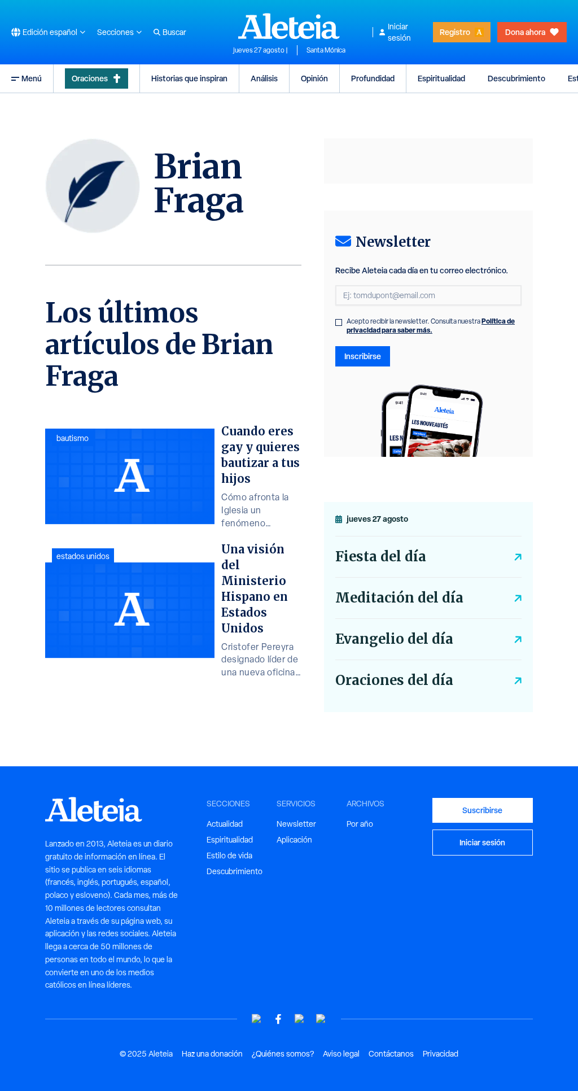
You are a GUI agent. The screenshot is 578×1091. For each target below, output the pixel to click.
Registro (455, 32)
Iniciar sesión (399, 32)
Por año (360, 824)
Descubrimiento (516, 78)
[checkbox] (338, 322)
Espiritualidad (441, 78)
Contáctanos (391, 1054)
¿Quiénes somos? (283, 1054)
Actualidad (225, 824)
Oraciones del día (394, 680)
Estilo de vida (229, 855)
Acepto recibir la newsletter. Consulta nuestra (431, 326)
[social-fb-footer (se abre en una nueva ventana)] (278, 1019)
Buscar (174, 32)
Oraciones (90, 78)
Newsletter (296, 824)
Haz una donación (212, 1054)
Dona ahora (525, 32)
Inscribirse (362, 356)
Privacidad (440, 1054)
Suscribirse (482, 810)
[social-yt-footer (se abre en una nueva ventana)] (257, 1019)
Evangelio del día (394, 639)
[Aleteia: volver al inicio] (289, 26)
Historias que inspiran (189, 78)
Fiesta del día (380, 556)
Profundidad (373, 78)
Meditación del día (399, 597)
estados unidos (83, 556)
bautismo (72, 438)
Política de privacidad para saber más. (431, 325)
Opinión (314, 78)
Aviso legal (341, 1054)
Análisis (264, 78)
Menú (31, 78)
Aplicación (294, 840)
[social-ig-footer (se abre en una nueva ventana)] (321, 1019)
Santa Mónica (325, 50)
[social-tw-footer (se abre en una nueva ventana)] (300, 1019)
